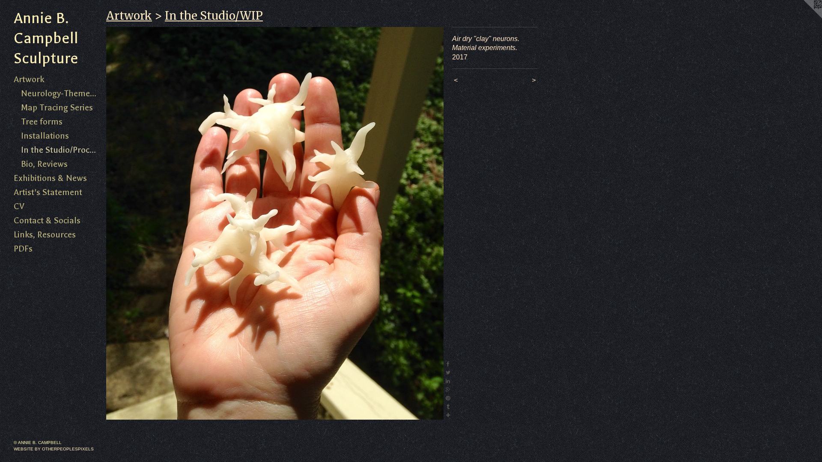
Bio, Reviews (44, 164)
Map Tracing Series (57, 108)
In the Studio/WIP (214, 16)
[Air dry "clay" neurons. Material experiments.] (275, 223)
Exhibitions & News (50, 178)
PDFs (23, 249)
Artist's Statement (48, 192)
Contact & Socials (47, 220)
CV (19, 206)
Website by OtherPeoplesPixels (54, 449)
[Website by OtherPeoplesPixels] (805, 17)
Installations (45, 136)
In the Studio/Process (60, 150)
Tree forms (42, 122)
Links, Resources (45, 235)
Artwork (29, 79)
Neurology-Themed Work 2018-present (60, 93)
